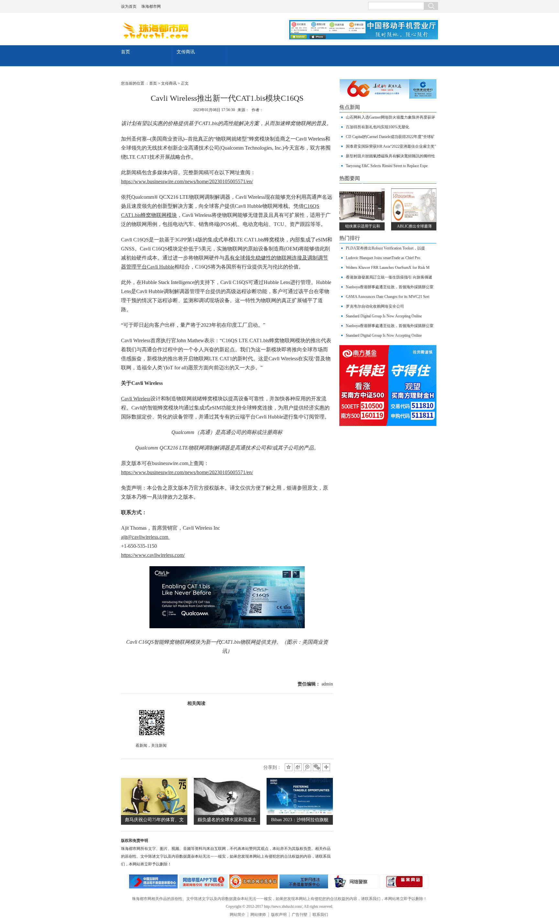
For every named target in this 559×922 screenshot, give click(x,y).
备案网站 (404, 881)
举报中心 (304, 881)
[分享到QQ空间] (288, 767)
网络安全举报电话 (203, 881)
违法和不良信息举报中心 (153, 881)
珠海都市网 (151, 6)
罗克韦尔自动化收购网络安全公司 (375, 306)
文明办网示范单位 (253, 881)
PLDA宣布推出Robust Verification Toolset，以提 (385, 248)
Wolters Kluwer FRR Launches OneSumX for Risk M (388, 267)
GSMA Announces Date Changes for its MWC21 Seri (387, 296)
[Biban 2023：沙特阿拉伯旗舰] (300, 813)
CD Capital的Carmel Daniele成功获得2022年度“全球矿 (390, 136)
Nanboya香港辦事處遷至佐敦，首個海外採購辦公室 (389, 287)
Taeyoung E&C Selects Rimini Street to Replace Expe (387, 166)
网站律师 (258, 914)
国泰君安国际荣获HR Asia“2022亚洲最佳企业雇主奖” (391, 146)
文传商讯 (186, 51)
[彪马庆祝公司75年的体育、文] (154, 813)
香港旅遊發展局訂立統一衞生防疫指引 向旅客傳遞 (389, 277)
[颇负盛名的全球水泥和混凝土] (227, 813)
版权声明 (279, 914)
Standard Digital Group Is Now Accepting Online (384, 316)
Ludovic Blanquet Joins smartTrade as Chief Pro (383, 258)
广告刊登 (299, 914)
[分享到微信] (317, 767)
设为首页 (129, 6)
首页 (125, 51)
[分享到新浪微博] (298, 767)
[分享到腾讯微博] (307, 767)
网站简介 (237, 914)
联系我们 (320, 914)
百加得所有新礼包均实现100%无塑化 (377, 127)
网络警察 (354, 881)
